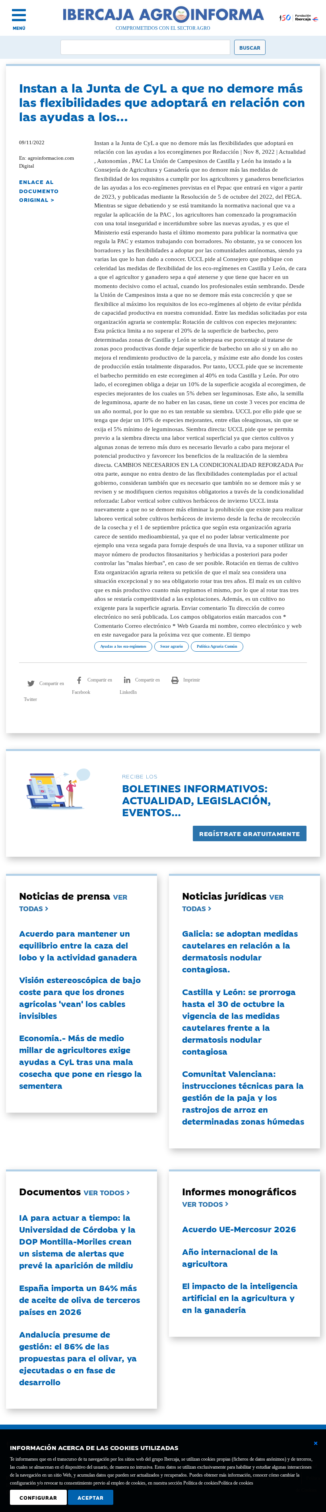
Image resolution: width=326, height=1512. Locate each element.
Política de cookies (235, 1483)
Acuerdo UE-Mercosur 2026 (239, 1229)
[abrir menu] (19, 15)
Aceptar (91, 1497)
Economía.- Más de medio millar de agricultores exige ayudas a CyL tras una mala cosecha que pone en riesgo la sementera (80, 1061)
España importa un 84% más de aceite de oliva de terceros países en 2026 (79, 1299)
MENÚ (19, 28)
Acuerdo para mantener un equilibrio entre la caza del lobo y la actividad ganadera (78, 945)
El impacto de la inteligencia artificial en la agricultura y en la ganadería (240, 1297)
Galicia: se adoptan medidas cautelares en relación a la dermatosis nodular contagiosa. (240, 951)
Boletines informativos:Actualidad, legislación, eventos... (196, 799)
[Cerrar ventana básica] (315, 1443)
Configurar (38, 1497)
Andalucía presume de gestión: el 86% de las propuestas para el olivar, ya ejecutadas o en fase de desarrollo (78, 1358)
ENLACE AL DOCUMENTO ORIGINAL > (39, 190)
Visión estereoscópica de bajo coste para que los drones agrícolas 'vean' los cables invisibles (80, 997)
